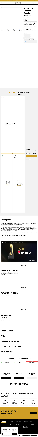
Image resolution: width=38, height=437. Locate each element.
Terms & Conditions (28, 159)
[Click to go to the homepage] (18, 3)
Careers (11, 424)
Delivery (17, 422)
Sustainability (12, 426)
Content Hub (18, 430)
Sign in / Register (32, 422)
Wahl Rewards (32, 424)
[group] (3, 57)
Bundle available (27, 15)
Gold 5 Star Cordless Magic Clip (13, 235)
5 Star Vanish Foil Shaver (22, 235)
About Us (11, 422)
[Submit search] (32, 3)
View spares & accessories (27, 19)
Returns (17, 424)
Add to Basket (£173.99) (30, 435)
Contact (17, 426)
